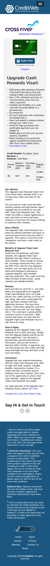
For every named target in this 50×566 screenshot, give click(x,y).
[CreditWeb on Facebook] (27, 411)
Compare (25, 69)
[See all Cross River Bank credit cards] (21, 30)
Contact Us (33, 544)
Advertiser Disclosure (32, 34)
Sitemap (15, 544)
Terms (25, 548)
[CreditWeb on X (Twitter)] (22, 411)
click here (33, 388)
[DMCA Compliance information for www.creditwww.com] (25, 531)
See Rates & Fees (18, 146)
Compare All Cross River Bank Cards (23, 394)
